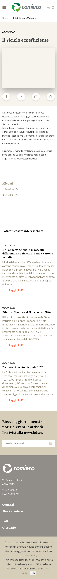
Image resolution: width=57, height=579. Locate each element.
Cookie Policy (29, 555)
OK (33, 573)
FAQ (5, 521)
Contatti (8, 504)
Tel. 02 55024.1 (9, 490)
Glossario (9, 527)
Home (5, 18)
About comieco (12, 511)
